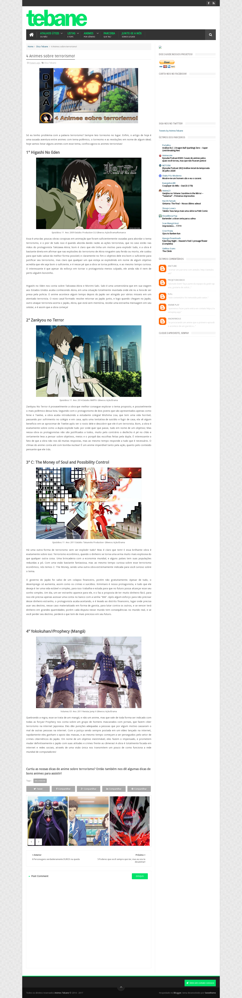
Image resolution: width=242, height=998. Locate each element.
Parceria (109, 35)
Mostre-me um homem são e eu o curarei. (182, 178)
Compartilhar (64, 789)
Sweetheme (210, 993)
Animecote (167, 155)
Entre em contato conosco (201, 983)
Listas (71, 35)
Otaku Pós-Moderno (172, 175)
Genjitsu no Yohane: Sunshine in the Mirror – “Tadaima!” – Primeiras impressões (182, 194)
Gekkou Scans (168, 248)
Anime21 (166, 190)
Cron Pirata (167, 231)
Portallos (166, 145)
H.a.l (170, 294)
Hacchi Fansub (169, 201)
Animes (89, 35)
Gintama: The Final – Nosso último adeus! (181, 203)
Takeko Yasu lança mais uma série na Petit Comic (185, 211)
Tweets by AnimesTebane (171, 130)
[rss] (213, 3)
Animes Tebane (61, 993)
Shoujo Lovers (169, 208)
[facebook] (208, 3)
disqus (140, 876)
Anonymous (174, 318)
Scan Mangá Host (170, 223)
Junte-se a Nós (132, 35)
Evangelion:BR (168, 183)
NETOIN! (166, 165)
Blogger (177, 993)
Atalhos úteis (49, 35)
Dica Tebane (42, 46)
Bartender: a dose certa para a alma (179, 218)
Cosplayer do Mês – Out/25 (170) (177, 186)
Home (30, 46)
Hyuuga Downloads (171, 238)
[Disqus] (89, 924)
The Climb (167, 251)
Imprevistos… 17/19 (171, 226)
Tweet (39, 789)
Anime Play (173, 305)
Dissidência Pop (169, 216)
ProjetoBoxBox (176, 280)
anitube (172, 266)
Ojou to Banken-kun (171, 233)
